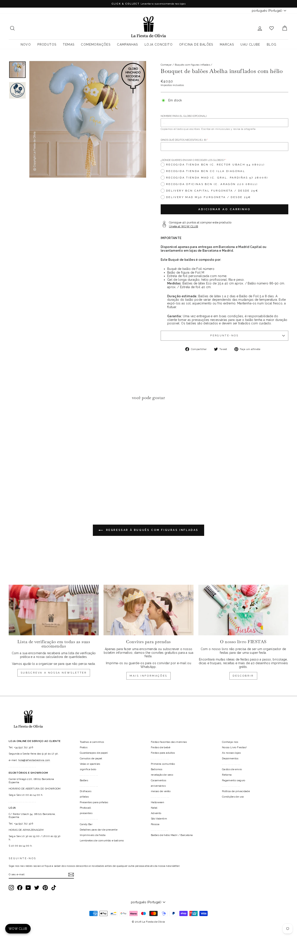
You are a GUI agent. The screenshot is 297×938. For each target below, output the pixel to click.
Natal (154, 807)
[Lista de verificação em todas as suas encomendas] (54, 610)
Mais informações (148, 675)
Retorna (227, 774)
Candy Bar (86, 824)
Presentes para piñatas (94, 802)
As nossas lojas (231, 752)
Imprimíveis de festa (92, 835)
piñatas (84, 796)
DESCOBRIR (243, 675)
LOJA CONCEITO (159, 44)
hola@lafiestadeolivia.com (34, 760)
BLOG (272, 44)
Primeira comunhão (163, 763)
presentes (86, 813)
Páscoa (155, 824)
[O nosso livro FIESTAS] (243, 610)
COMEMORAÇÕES (95, 44)
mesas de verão (160, 791)
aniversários (158, 785)
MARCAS (227, 44)
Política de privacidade (236, 791)
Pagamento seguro (233, 780)
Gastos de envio (232, 769)
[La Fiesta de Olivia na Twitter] (36, 887)
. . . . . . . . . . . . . (89, 774)
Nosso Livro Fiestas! (234, 747)
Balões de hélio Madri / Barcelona (172, 835)
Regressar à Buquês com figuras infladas (152, 530)
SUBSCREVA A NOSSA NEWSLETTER (54, 672)
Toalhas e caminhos (92, 741)
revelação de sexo (162, 774)
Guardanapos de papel (94, 752)
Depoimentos (230, 758)
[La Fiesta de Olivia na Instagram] (11, 887)
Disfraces (85, 791)
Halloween (157, 802)
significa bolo (88, 769)
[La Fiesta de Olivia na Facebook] (19, 887)
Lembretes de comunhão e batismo (102, 840)
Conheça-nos (230, 741)
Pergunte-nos (224, 335)
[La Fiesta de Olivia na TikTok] (53, 887)
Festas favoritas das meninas (169, 741)
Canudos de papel (91, 758)
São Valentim (159, 818)
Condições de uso (233, 796)
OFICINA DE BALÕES (196, 44)
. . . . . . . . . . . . (159, 829)
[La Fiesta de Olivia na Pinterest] (45, 887)
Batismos (156, 769)
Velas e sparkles (90, 763)
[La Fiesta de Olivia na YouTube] (28, 887)
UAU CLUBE (250, 44)
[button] (13, 417)
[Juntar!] (71, 874)
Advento (156, 813)
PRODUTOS (46, 44)
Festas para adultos (163, 752)
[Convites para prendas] (148, 610)
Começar (166, 64)
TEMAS (68, 44)
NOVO (26, 44)
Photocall (85, 807)
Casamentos (158, 780)
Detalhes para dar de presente (98, 829)
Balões (84, 780)
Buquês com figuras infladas (192, 64)
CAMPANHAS (127, 44)
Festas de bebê (160, 747)
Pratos (83, 747)
